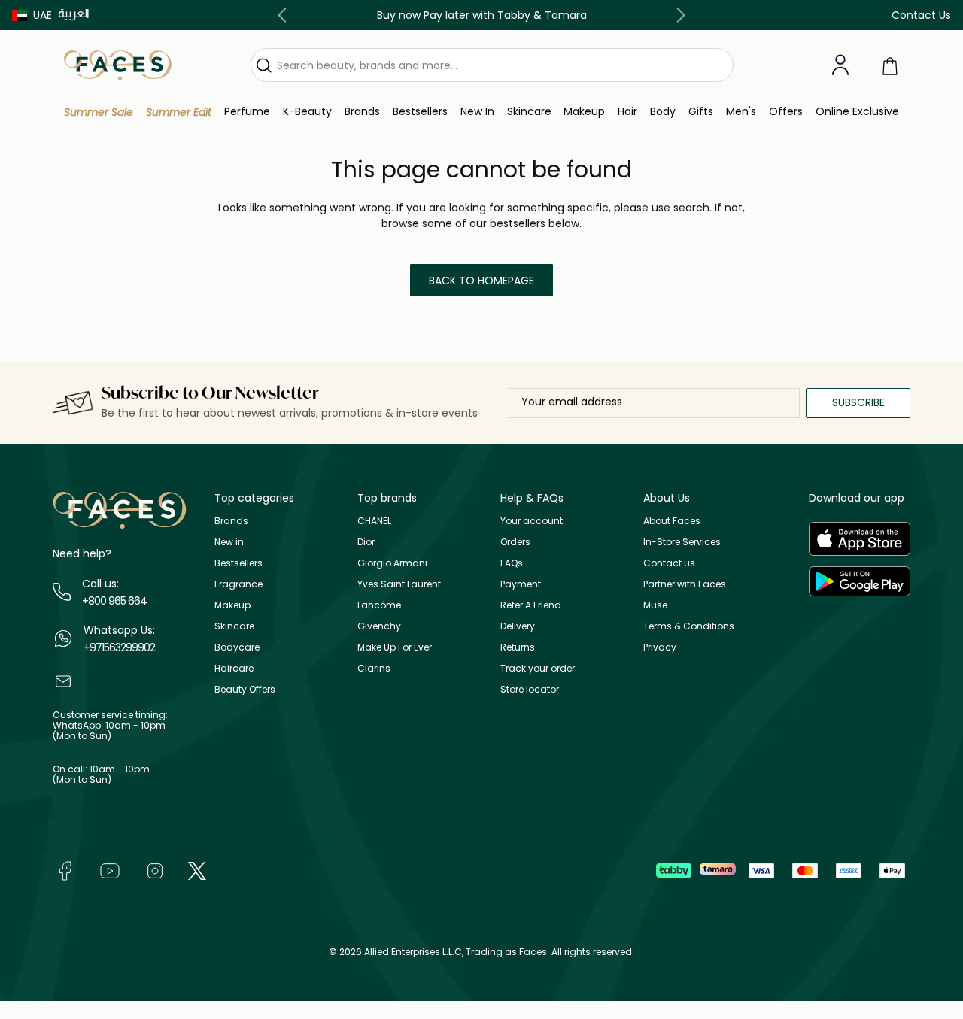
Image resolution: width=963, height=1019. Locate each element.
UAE (42, 15)
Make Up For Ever (394, 647)
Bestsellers (238, 563)
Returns (517, 647)
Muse (655, 605)
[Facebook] (65, 869)
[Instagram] (155, 869)
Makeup (232, 605)
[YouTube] (110, 869)
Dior (366, 541)
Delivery (517, 626)
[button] (32, 15)
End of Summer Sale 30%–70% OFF (545, 15)
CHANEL (374, 520)
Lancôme (379, 605)
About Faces (671, 520)
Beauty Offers (244, 689)
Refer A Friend (530, 605)
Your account (531, 520)
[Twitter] (197, 869)
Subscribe (858, 402)
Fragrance (238, 584)
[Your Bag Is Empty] (890, 65)
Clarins (373, 668)
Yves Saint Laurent (399, 584)
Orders (515, 541)
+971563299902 (119, 647)
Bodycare (237, 647)
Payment (520, 584)
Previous (285, 15)
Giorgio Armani (392, 563)
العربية (74, 13)
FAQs (511, 563)
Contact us (669, 563)
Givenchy (379, 626)
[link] (362, 111)
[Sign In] (840, 65)
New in (229, 541)
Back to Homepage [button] (481, 280)
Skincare (234, 626)
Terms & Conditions (688, 626)
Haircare (234, 668)
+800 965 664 (114, 600)
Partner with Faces (684, 584)
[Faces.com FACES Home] (118, 64)
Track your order (537, 668)
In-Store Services (682, 541)
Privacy (659, 647)
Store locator (529, 689)
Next (677, 15)
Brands (231, 520)
